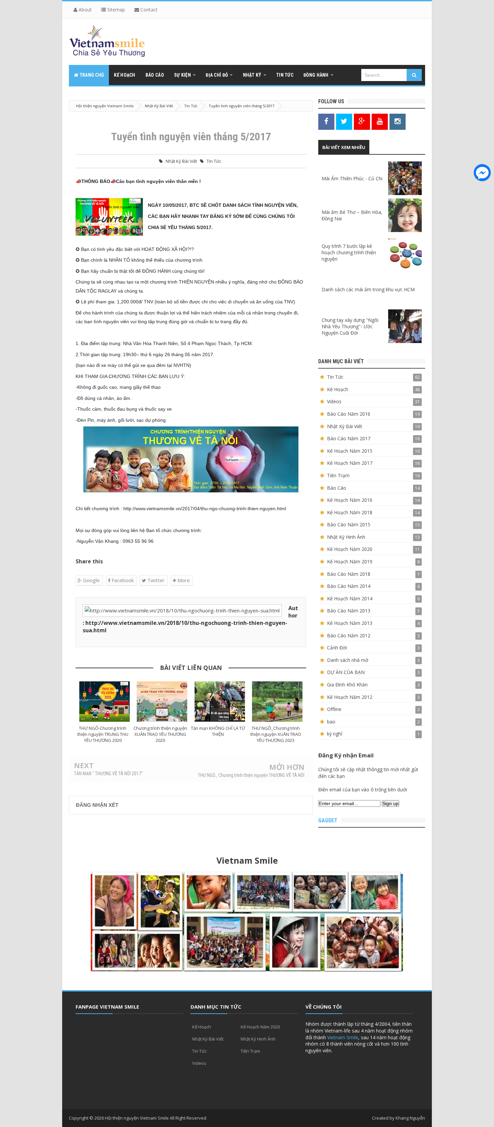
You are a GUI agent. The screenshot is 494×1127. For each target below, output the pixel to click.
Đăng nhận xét (97, 805)
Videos (334, 401)
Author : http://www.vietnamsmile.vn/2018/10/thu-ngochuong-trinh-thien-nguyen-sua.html (190, 619)
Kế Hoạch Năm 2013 (349, 623)
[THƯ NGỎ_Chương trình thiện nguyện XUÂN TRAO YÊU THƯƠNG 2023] (277, 701)
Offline (334, 709)
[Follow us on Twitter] (344, 121)
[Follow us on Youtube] (380, 121)
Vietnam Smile (342, 1037)
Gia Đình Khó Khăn (347, 684)
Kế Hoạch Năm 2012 (349, 697)
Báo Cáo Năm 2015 (348, 524)
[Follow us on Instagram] (397, 121)
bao (331, 721)
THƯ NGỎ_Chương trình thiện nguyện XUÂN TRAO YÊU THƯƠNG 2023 (275, 734)
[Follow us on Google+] (362, 121)
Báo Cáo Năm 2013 (348, 610)
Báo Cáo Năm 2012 (348, 635)
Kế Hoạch (337, 389)
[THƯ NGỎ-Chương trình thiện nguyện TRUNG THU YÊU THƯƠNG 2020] (104, 701)
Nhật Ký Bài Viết (181, 161)
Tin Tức (214, 161)
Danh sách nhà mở (347, 660)
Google (91, 580)
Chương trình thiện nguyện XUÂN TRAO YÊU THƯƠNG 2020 (160, 734)
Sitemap (115, 9)
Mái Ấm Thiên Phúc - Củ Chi (352, 178)
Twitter (155, 580)
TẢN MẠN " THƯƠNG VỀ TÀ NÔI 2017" (108, 773)
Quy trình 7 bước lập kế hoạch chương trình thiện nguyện (349, 252)
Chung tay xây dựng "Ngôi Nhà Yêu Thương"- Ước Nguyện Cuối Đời (350, 326)
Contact (148, 9)
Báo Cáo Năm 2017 (348, 438)
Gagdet (327, 820)
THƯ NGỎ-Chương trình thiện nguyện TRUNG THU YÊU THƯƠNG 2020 (102, 734)
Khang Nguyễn (410, 1118)
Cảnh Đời (337, 647)
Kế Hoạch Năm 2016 (349, 500)
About (84, 9)
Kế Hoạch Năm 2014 (349, 598)
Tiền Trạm (338, 475)
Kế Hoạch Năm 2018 (349, 512)
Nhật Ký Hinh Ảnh (346, 537)
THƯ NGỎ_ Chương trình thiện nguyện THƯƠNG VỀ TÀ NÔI (251, 775)
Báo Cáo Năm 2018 (348, 574)
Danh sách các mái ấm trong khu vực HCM (368, 289)
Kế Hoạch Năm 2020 (349, 549)
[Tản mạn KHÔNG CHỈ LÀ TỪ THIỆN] (220, 701)
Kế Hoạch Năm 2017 (349, 463)
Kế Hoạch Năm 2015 (349, 451)
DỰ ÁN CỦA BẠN (346, 672)
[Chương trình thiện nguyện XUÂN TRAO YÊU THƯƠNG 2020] (162, 701)
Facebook (122, 580)
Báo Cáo (336, 488)
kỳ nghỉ (334, 733)
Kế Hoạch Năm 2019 (349, 561)
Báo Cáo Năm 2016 (348, 414)
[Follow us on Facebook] (326, 121)
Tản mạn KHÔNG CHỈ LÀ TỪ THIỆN (218, 731)
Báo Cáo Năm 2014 (348, 586)
